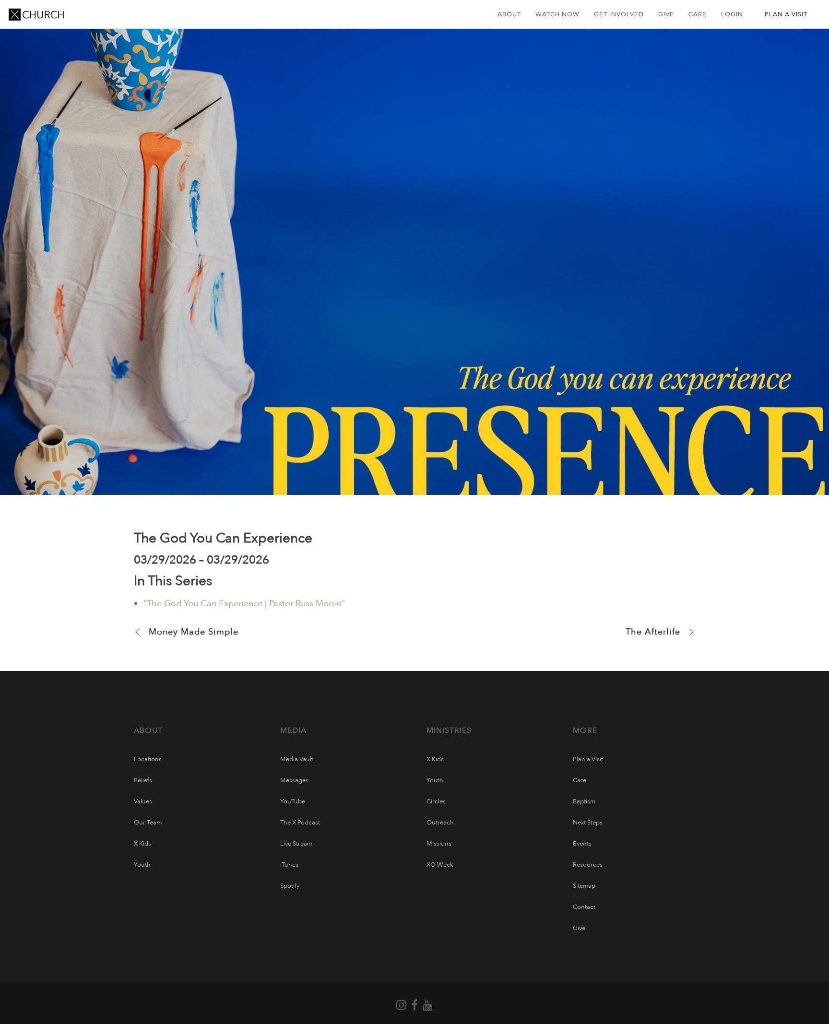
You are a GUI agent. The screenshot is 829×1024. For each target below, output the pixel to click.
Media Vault (296, 759)
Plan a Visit (588, 759)
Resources (588, 864)
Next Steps (588, 822)
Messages (294, 780)
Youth (142, 864)
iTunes (289, 864)
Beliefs (143, 780)
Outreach (440, 822)
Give (579, 928)
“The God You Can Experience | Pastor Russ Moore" (244, 604)
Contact (584, 907)
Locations (148, 759)
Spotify (289, 886)
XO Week (439, 864)
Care (579, 780)
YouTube (292, 801)
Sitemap (584, 886)
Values (143, 801)
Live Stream (296, 843)
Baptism (584, 801)
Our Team (148, 822)
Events (582, 843)
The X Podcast (300, 822)
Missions (438, 843)
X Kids (142, 843)
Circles (436, 801)
